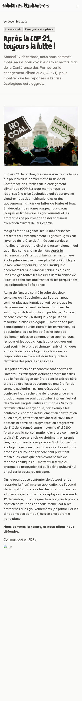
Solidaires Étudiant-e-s (25, 6)
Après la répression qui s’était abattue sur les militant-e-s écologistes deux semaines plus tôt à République (40, 255)
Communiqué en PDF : (20, 539)
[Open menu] (78, 6)
